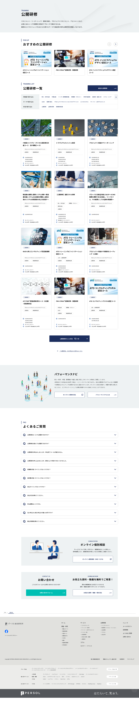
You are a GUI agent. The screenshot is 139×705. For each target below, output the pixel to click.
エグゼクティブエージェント (54, 676)
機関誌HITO (64, 635)
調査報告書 (64, 631)
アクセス (103, 632)
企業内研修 (51, 106)
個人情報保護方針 (95, 659)
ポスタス (84, 683)
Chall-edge (81, 674)
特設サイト (64, 633)
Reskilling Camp (91, 683)
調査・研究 (64, 626)
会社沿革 (103, 634)
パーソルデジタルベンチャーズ (38, 670)
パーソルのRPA (46, 683)
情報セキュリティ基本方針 (109, 659)
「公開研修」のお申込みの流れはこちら (70, 351)
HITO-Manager (71, 683)
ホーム (63, 623)
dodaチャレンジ (75, 676)
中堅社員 (54, 97)
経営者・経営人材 (96, 97)
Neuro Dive (62, 679)
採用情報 (125, 630)
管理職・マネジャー (76, 97)
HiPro (68, 679)
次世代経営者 (86, 97)
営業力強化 (49, 102)
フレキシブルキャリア (72, 674)
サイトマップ (130, 659)
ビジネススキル (84, 102)
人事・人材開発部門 (62, 257)
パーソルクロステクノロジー (81, 668)
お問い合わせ (127, 637)
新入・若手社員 (46, 97)
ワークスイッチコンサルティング (59, 683)
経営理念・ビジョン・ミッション (109, 627)
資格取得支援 (59, 106)
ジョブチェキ (55, 674)
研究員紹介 (64, 645)
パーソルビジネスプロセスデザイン (65, 668)
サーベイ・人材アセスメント (97, 102)
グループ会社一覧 (113, 669)
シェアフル (50, 679)
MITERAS (78, 683)
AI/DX (43, 102)
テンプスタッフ (46, 674)
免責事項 (122, 659)
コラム (82, 642)
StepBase (99, 683)
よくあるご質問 (127, 633)
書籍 (63, 640)
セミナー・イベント (86, 646)
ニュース (125, 623)
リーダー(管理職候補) (63, 97)
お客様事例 (83, 634)
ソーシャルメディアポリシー (11, 635)
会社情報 (103, 630)
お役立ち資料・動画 (85, 637)
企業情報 (103, 623)
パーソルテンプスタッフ (50, 668)
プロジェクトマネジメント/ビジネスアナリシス (66, 102)
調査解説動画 (65, 642)
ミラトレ (56, 679)
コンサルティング (85, 625)
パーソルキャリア (94, 668)
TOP (5, 612)
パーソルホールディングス (37, 668)
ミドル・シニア (107, 97)
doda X (82, 676)
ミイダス (68, 676)
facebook (6, 631)
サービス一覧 (84, 632)
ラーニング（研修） (85, 627)
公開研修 (26, 51)
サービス (83, 623)
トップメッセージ (105, 625)
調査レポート (65, 629)
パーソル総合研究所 (51, 670)
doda (44, 676)
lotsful (44, 679)
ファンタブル (62, 674)
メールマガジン (127, 626)
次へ (116, 44)
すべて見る (116, 96)
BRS (63, 676)
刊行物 (63, 638)
